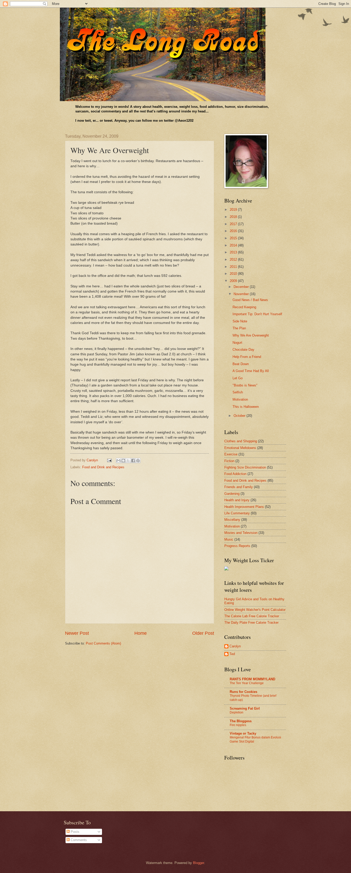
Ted (232, 654)
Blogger (198, 863)
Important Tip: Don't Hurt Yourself (257, 314)
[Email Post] (109, 460)
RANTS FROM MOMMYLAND (252, 679)
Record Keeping (244, 307)
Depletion (236, 712)
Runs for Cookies (243, 692)
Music (228, 539)
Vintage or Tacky (243, 733)
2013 (234, 252)
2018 (234, 217)
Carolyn (235, 646)
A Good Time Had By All (251, 371)
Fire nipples (238, 725)
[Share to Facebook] (133, 460)
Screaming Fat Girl (245, 708)
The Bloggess (241, 721)
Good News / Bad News (250, 300)
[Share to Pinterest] (138, 460)
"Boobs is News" (245, 385)
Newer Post (77, 633)
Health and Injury (237, 500)
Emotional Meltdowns (240, 448)
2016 (234, 231)
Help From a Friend (247, 357)
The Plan (239, 328)
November (242, 294)
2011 (234, 267)
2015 (234, 238)
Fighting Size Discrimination (245, 467)
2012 (234, 259)
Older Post (203, 633)
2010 (234, 274)
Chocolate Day (243, 349)
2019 (234, 209)
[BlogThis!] (123, 460)
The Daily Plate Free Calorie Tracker (251, 622)
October (240, 416)
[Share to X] (128, 460)
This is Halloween (246, 407)
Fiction (229, 461)
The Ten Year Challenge (247, 683)
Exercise (230, 454)
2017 (234, 224)
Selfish (238, 392)
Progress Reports (237, 546)
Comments (78, 840)
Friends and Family (238, 487)
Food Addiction (235, 474)
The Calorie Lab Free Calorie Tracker (251, 616)
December (242, 287)
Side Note (240, 321)
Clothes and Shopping (240, 441)
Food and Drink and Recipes (103, 467)
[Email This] (118, 460)
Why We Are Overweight (251, 335)
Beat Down (241, 364)
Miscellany (232, 520)
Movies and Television (240, 533)
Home (140, 633)
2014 (234, 245)
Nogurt (237, 343)
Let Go (238, 378)
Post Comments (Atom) (103, 643)
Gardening (231, 494)
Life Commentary (237, 513)
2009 (234, 281)
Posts (74, 832)
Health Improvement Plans (244, 507)
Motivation (240, 399)
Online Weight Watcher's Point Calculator (254, 610)
